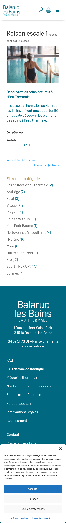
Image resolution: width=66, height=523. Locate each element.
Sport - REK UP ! (19, 266)
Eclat (10, 198)
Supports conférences (24, 394)
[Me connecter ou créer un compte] (41, 11)
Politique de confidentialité (42, 517)
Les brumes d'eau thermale (27, 185)
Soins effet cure (19, 219)
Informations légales (22, 412)
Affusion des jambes (46, 165)
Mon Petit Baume (20, 225)
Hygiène (13, 239)
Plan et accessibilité (21, 443)
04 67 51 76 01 (18, 341)
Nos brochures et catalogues (29, 386)
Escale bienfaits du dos (21, 160)
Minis (10, 246)
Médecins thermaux (22, 377)
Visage (12, 205)
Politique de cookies (19, 517)
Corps (11, 212)
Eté (9, 259)
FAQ (10, 360)
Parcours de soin (19, 403)
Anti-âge (13, 191)
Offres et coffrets (20, 252)
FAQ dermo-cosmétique (25, 369)
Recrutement (17, 420)
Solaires (13, 273)
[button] (60, 448)
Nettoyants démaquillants (26, 232)
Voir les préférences (33, 509)
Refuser (33, 499)
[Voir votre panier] (48, 10)
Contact (13, 434)
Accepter (33, 489)
